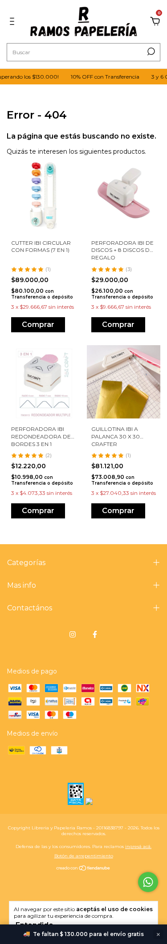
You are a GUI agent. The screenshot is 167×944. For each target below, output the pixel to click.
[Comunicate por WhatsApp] (148, 882)
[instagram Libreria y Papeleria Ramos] (72, 634)
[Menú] (13, 22)
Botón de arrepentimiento (83, 856)
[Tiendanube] (83, 868)
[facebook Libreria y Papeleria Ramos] (94, 634)
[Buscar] (150, 51)
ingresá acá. (138, 846)
